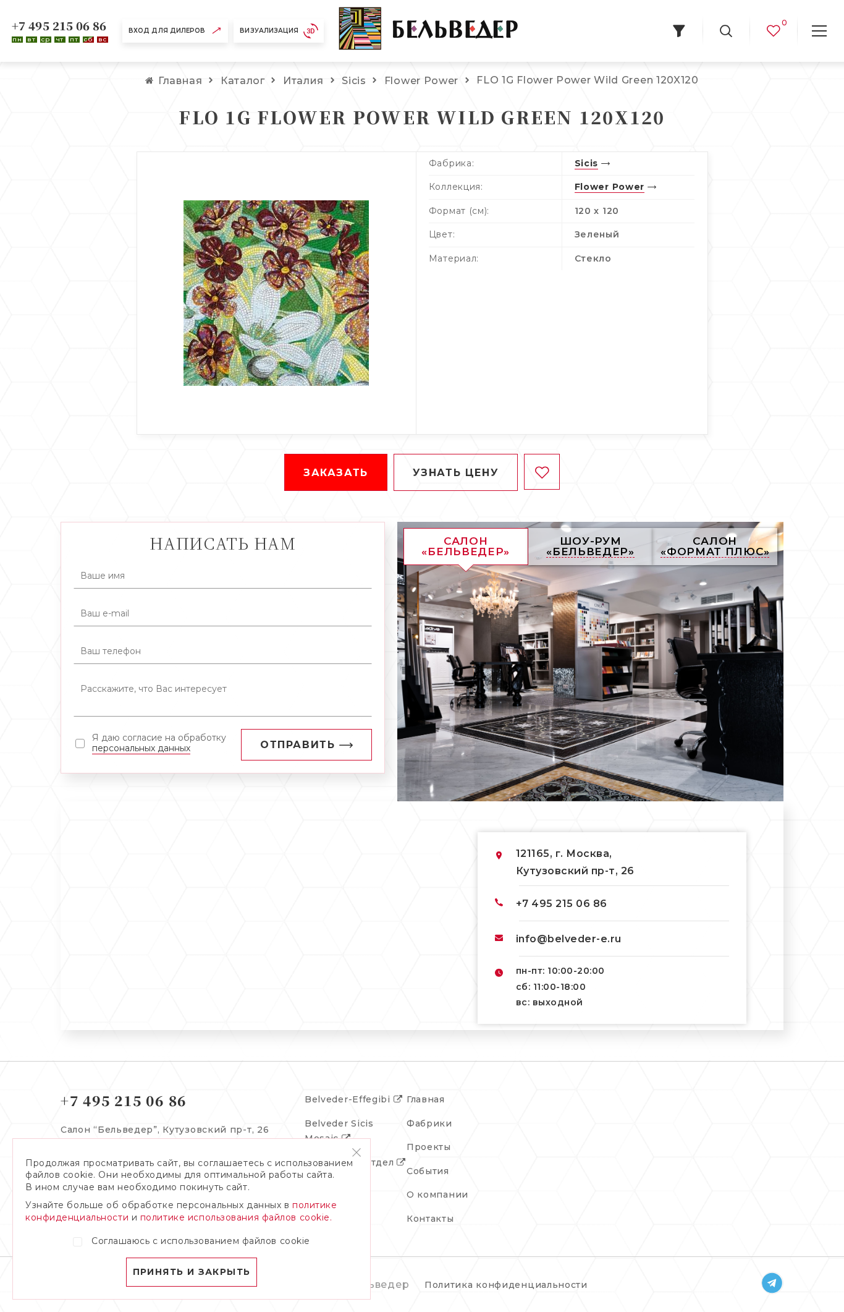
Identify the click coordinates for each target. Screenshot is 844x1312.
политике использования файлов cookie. (236, 1217)
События (428, 1171)
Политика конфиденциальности (506, 1284)
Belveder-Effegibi (349, 1099)
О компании (437, 1194)
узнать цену (456, 473)
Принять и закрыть (192, 1271)
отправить (297, 745)
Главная (426, 1099)
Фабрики (429, 1123)
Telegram (772, 1283)
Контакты (430, 1218)
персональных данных (141, 748)
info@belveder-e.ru (569, 939)
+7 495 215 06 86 (59, 25)
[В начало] (428, 31)
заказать (335, 473)
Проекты (429, 1146)
